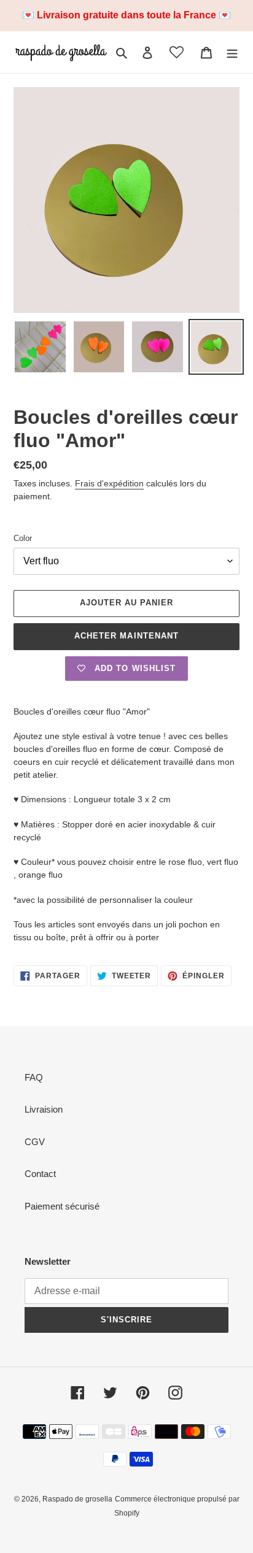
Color (23, 538)
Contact (40, 1173)
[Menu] (232, 52)
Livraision (44, 1109)
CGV (35, 1142)
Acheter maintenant (126, 635)
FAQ (34, 1077)
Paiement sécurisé (62, 1206)
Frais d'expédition (109, 483)
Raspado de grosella (77, 1499)
